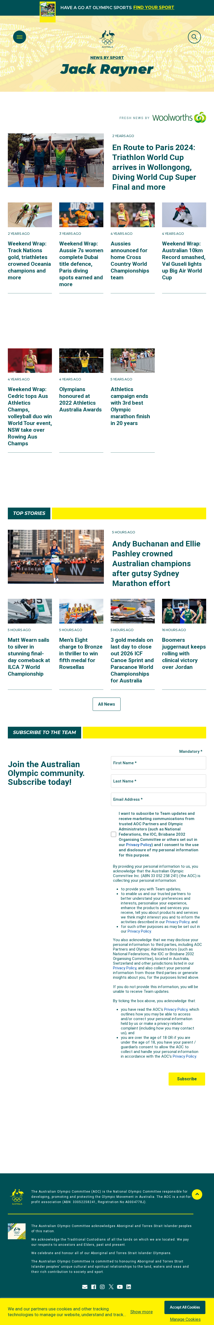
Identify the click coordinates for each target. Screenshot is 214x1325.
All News (106, 704)
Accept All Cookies (185, 1307)
